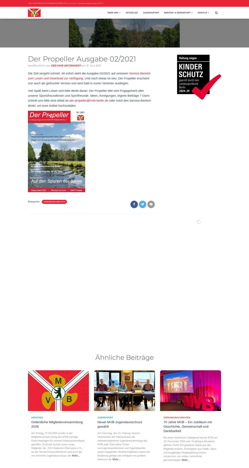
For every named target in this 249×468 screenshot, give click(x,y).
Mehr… (76, 455)
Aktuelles (132, 12)
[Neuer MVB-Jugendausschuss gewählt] (124, 390)
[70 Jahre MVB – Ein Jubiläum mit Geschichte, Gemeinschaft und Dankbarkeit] (190, 390)
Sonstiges (37, 417)
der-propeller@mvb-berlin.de (88, 100)
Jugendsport (151, 12)
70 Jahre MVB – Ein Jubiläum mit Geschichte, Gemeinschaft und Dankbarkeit (187, 426)
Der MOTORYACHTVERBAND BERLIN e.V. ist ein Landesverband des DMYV (65, 3)
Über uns (113, 12)
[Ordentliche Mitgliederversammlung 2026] (58, 390)
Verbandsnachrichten (54, 202)
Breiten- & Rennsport (177, 12)
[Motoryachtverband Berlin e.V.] (34, 12)
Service (203, 12)
